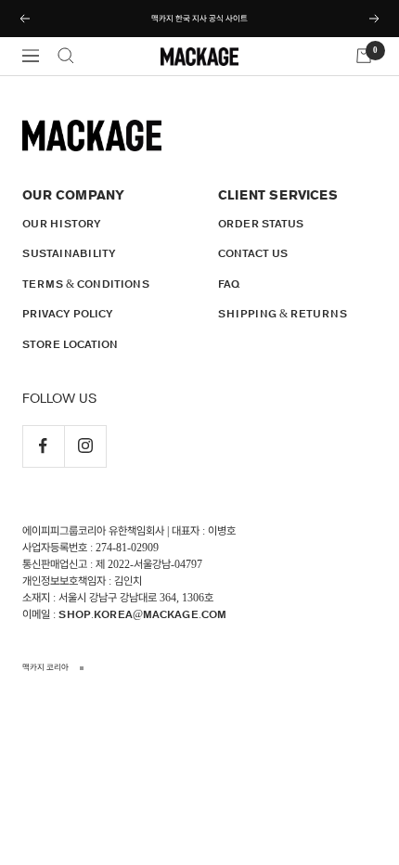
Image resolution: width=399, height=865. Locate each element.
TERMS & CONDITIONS (85, 284)
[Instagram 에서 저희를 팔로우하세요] (85, 446)
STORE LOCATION (70, 344)
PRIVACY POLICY (67, 313)
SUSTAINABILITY (69, 253)
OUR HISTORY (61, 223)
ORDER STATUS (260, 223)
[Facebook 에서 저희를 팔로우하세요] (43, 446)
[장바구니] (363, 55)
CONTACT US (253, 253)
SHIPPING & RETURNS (282, 313)
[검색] (66, 55)
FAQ (228, 284)
